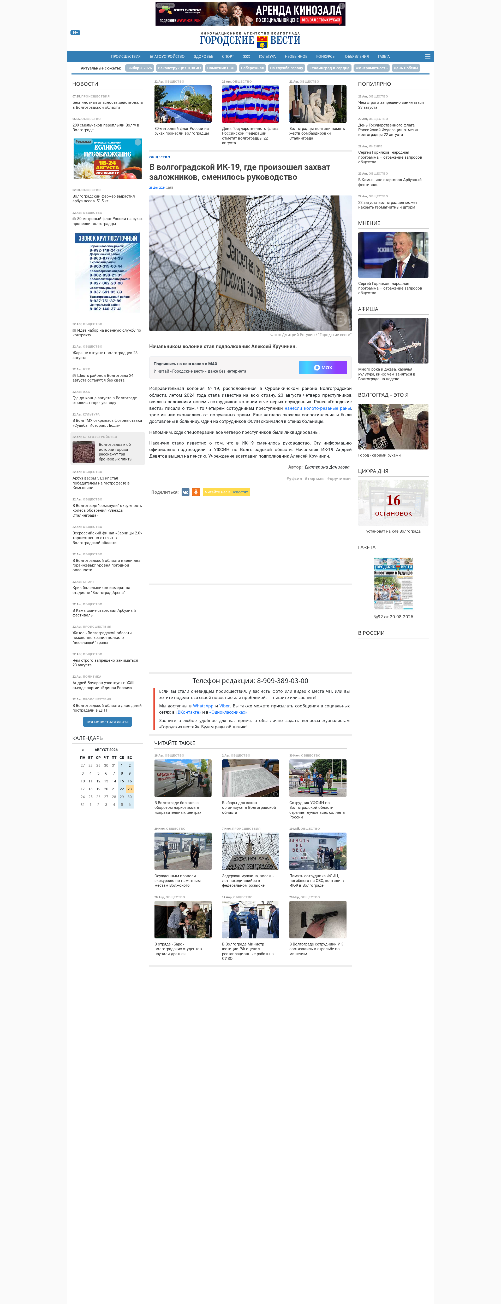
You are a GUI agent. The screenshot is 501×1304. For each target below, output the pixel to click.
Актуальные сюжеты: (101, 68)
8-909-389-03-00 (282, 680)
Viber (224, 706)
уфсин (295, 478)
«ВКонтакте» (188, 712)
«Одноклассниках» (228, 712)
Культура (267, 56)
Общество (159, 157)
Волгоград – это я (383, 394)
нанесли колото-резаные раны (318, 408)
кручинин (340, 478)
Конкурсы (326, 56)
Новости (85, 83)
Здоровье (203, 56)
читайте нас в (226, 491)
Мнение (369, 223)
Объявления (357, 56)
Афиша (368, 309)
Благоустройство (167, 56)
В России (371, 632)
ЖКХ (246, 56)
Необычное (296, 56)
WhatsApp (204, 706)
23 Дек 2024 (157, 187)
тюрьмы (316, 478)
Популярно (374, 83)
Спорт (228, 56)
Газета (384, 56)
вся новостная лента (107, 722)
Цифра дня (373, 471)
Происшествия (126, 56)
